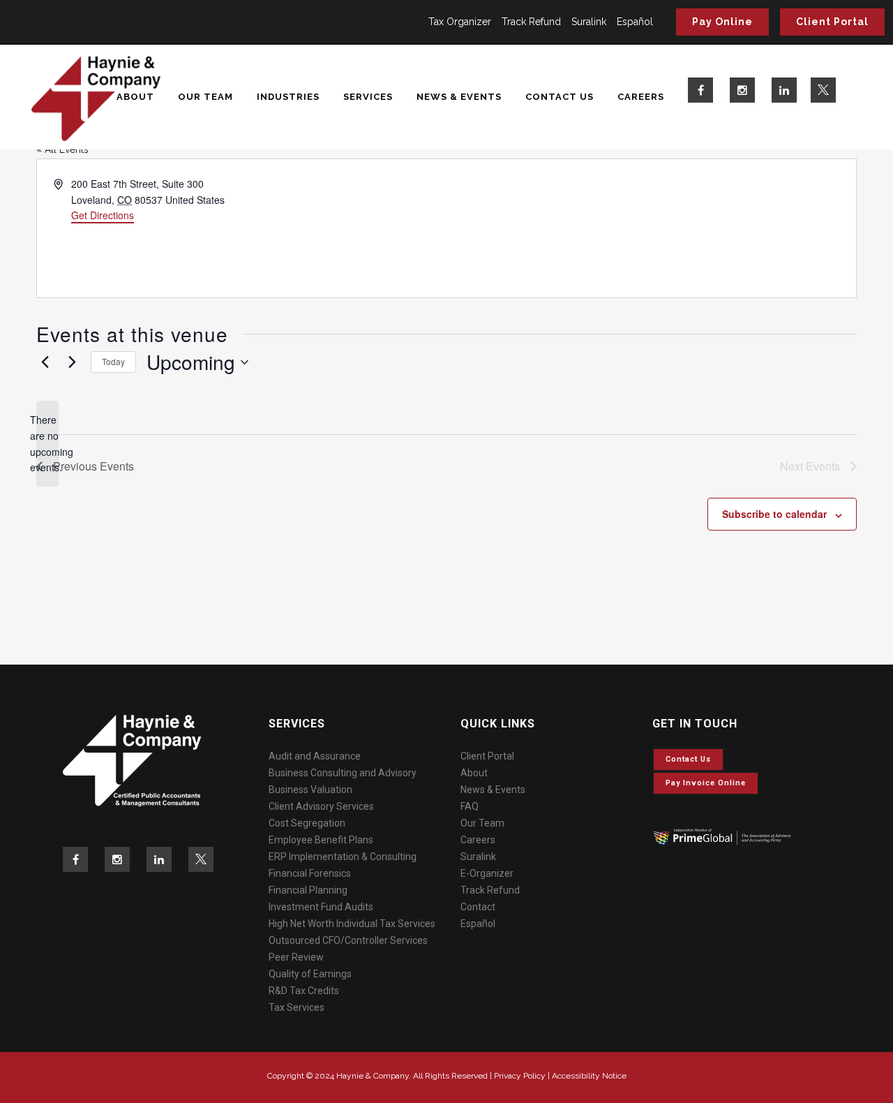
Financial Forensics (310, 873)
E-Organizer (486, 873)
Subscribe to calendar (774, 514)
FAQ (469, 806)
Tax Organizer (459, 21)
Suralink (588, 21)
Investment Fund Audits (321, 906)
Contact (477, 906)
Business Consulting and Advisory (343, 772)
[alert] (47, 444)
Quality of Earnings (310, 973)
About (474, 772)
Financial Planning (308, 890)
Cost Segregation (307, 823)
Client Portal (832, 21)
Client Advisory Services (321, 806)
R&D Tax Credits (304, 990)
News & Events (492, 789)
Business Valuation (310, 789)
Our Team (482, 823)
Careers (477, 839)
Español (635, 21)
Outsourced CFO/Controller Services (348, 940)
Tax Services (296, 1007)
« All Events (62, 149)
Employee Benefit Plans (321, 839)
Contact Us (688, 759)
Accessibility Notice (589, 1076)
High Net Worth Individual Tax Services (352, 923)
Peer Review (296, 957)
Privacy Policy (520, 1076)
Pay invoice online (706, 782)
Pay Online (722, 21)
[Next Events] (71, 362)
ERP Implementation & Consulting (343, 856)
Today (113, 361)
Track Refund (531, 21)
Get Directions (102, 215)
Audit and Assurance (315, 756)
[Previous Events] (44, 362)
